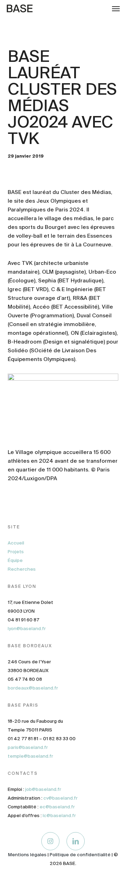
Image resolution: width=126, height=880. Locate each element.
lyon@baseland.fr (27, 629)
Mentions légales (27, 855)
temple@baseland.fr (30, 756)
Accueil (16, 543)
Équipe (15, 560)
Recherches (22, 569)
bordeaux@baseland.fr (33, 688)
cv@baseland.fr (60, 798)
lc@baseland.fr (59, 815)
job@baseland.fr (43, 789)
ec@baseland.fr (57, 807)
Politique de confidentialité (80, 855)
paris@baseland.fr (28, 747)
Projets (16, 552)
